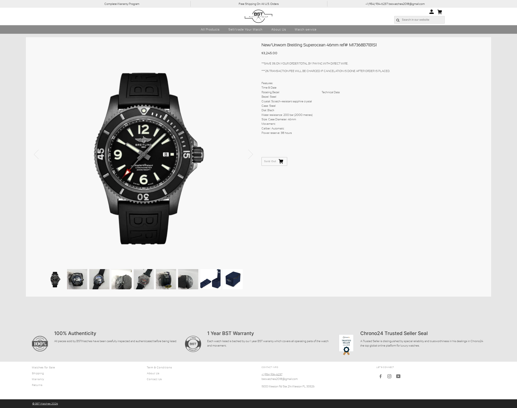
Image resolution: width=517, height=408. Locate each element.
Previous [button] (39, 154)
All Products (210, 29)
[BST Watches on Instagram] (389, 376)
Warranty (38, 379)
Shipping (38, 373)
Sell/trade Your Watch (245, 29)
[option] (143, 154)
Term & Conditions (159, 367)
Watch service (305, 29)
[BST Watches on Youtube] (398, 376)
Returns (37, 385)
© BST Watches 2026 (45, 403)
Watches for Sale (43, 367)
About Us (278, 29)
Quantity (267, 141)
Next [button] (248, 154)
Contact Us (154, 379)
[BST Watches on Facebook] (380, 376)
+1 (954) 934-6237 (272, 374)
